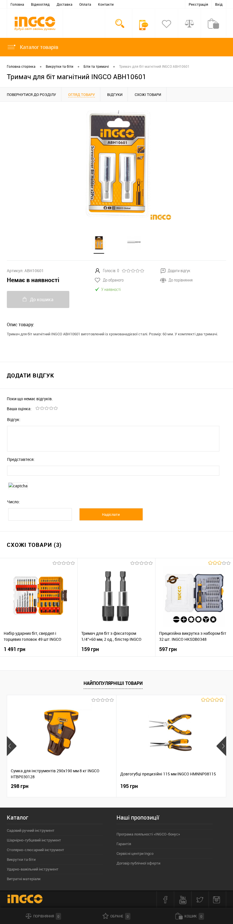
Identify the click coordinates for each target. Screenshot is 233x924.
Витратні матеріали (23, 878)
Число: (13, 501)
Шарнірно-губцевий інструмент (34, 840)
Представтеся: (21, 459)
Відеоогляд (40, 4)
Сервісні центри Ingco (134, 853)
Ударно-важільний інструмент (33, 869)
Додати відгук (179, 270)
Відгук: (13, 419)
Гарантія (123, 843)
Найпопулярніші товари (113, 683)
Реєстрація (198, 4)
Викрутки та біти (21, 859)
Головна (17, 4)
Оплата (85, 4)
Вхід (218, 4)
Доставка (64, 4)
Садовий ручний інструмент (31, 830)
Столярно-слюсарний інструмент (35, 849)
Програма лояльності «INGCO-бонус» (148, 834)
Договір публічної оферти (138, 863)
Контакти (106, 4)
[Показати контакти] (143, 25)
